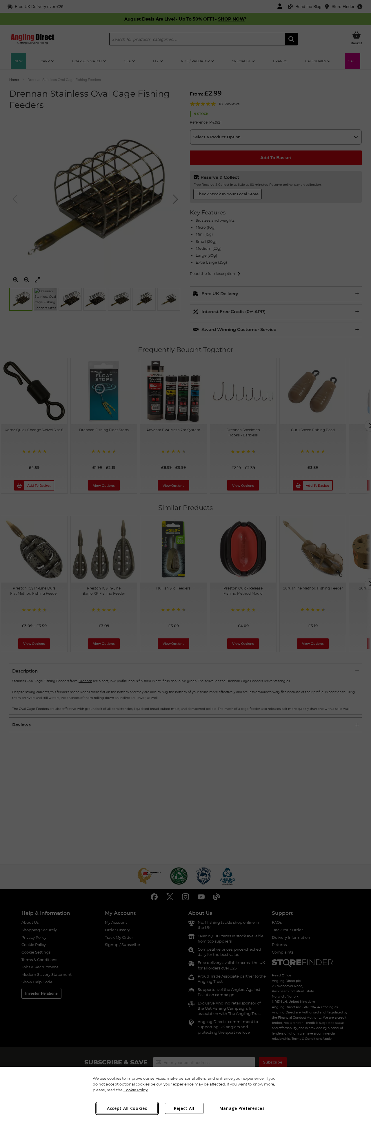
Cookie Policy (135, 1090)
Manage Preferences (242, 1108)
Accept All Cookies (127, 1108)
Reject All (184, 1108)
